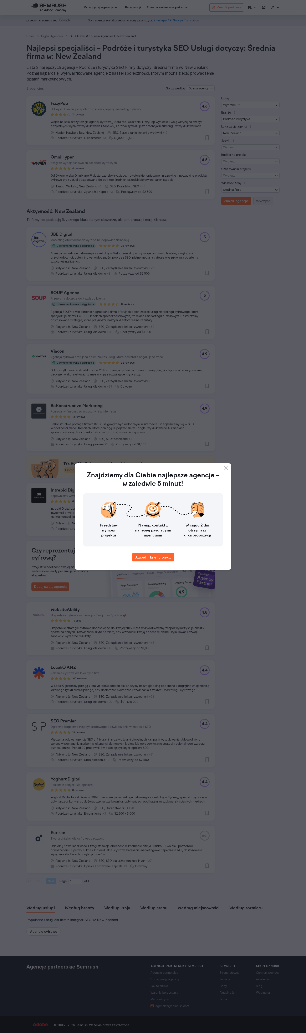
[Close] (226, 468)
